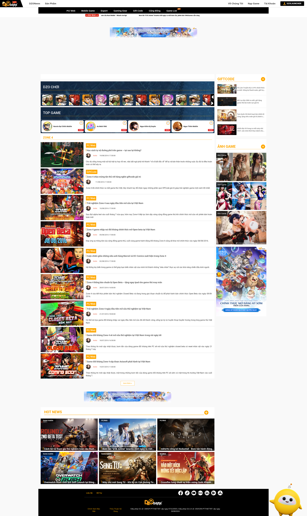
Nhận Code (251, 89)
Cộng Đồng (154, 11)
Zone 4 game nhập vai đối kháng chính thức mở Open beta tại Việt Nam (121, 229)
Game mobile (48, 420)
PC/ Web (71, 11)
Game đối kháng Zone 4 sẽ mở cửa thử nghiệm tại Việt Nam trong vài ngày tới (124, 335)
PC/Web (104, 420)
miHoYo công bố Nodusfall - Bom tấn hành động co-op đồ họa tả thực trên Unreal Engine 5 (174, 15)
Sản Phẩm (50, 3)
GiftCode (225, 79)
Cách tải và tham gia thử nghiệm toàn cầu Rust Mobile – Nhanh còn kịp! (69, 449)
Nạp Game (253, 3)
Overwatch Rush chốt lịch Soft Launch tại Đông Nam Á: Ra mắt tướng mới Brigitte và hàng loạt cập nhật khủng (69, 482)
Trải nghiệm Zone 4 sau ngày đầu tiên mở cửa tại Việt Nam (115, 203)
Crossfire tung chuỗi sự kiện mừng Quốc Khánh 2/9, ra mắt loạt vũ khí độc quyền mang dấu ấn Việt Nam (186, 482)
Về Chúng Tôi (235, 3)
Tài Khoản (269, 3)
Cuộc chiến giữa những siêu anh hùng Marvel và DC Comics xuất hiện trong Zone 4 (126, 256)
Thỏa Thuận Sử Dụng (116, 510)
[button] (212, 103)
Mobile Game (88, 11)
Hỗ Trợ (99, 493)
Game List (171, 11)
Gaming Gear (120, 11)
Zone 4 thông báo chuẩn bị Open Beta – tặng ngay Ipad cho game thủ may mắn (124, 282)
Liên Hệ (89, 493)
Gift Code (138, 11)
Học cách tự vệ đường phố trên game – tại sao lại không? (114, 150)
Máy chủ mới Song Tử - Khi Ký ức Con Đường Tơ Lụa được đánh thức (127, 482)
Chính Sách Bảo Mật (94, 510)
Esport (104, 11)
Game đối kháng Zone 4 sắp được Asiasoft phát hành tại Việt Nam (118, 361)
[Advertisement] (153, 57)
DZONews (34, 3)
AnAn (95, 156)
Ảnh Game (226, 146)
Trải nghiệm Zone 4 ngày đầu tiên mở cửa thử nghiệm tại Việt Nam (119, 309)
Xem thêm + (127, 383)
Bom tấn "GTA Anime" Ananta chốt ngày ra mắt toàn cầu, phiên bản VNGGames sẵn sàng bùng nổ (129, 449)
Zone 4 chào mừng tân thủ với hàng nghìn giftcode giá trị (114, 176)
